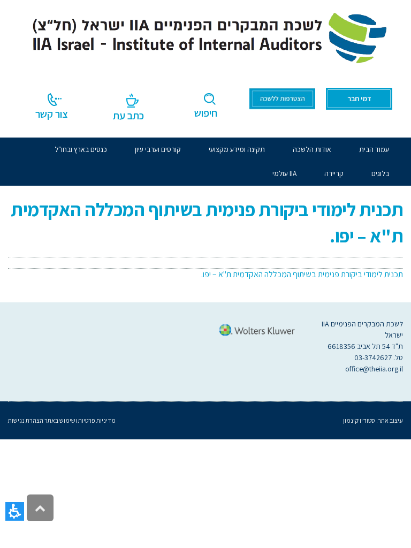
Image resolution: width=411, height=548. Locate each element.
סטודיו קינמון (359, 420)
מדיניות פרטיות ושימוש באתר (79, 420)
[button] (14, 511)
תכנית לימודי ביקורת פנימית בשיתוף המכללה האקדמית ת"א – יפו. (302, 274)
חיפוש (205, 113)
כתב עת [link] (128, 116)
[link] (205, 36)
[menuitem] (312, 150)
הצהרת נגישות (25, 420)
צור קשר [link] (51, 114)
